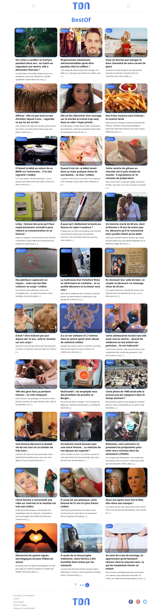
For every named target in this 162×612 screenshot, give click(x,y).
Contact (16, 599)
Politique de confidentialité (24, 608)
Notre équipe (18, 602)
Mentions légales (20, 605)
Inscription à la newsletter (23, 595)
